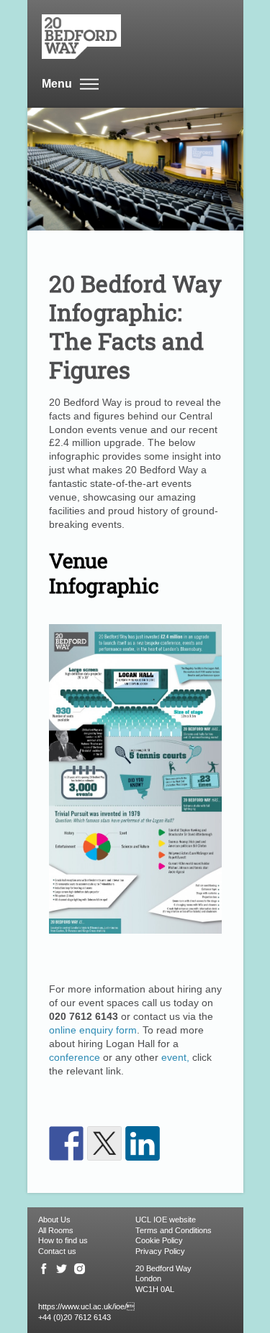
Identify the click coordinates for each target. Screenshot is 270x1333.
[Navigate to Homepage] (128, 36)
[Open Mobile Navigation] (89, 85)
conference (76, 1057)
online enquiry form (93, 1030)
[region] (135, 1220)
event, (175, 1057)
